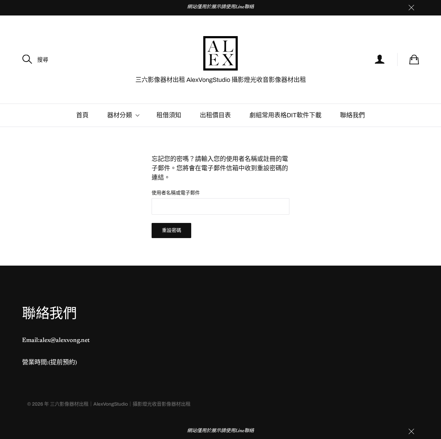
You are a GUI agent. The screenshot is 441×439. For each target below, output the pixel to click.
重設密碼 (171, 230)
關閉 (411, 7)
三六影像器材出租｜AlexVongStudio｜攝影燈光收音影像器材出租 (120, 404)
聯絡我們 (352, 115)
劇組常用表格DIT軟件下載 (285, 115)
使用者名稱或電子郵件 (176, 193)
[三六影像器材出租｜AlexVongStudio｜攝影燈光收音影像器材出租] (220, 53)
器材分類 (119, 115)
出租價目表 (215, 115)
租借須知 (168, 115)
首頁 (82, 115)
